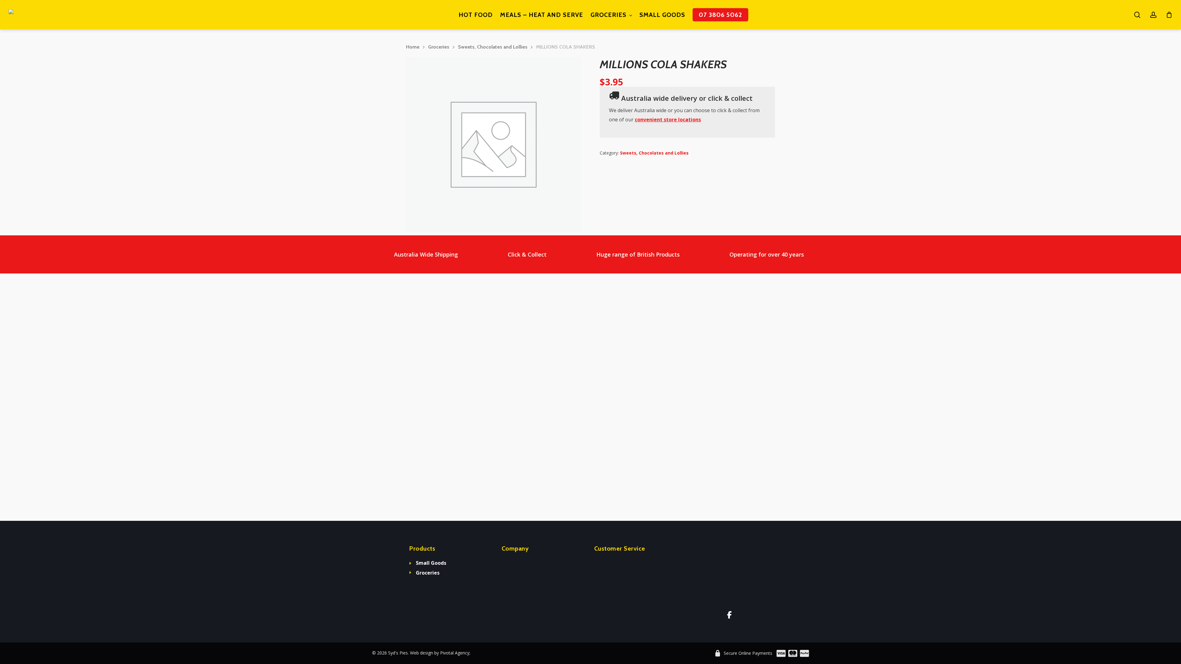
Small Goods (431, 563)
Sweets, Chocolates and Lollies (492, 47)
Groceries (438, 47)
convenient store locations (668, 119)
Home (413, 47)
